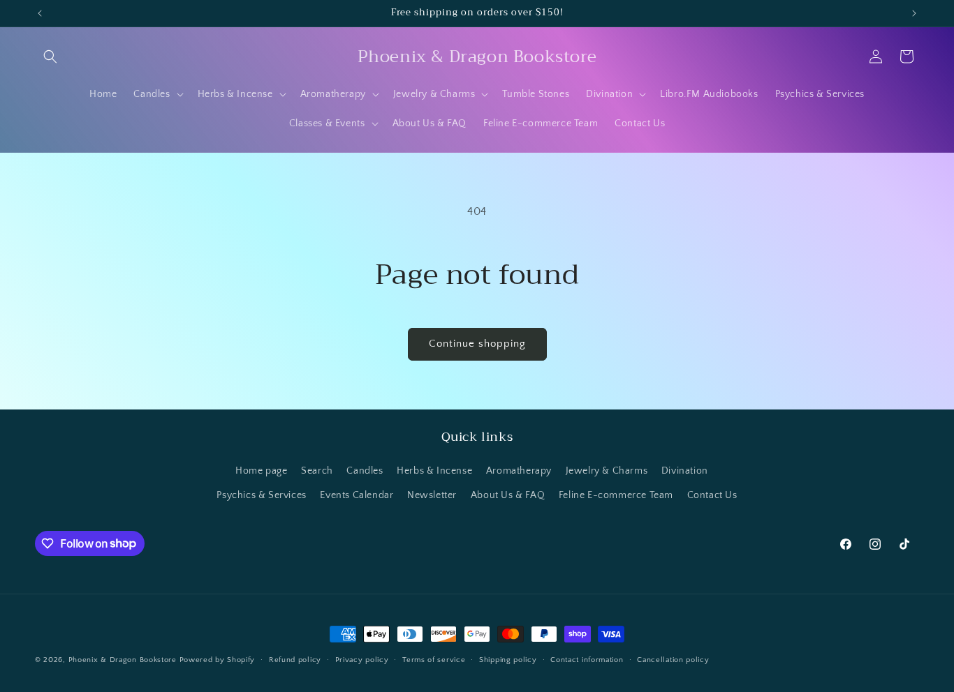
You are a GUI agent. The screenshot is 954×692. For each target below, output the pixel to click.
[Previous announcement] (39, 13)
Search (317, 470)
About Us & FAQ (508, 495)
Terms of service (433, 659)
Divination (684, 470)
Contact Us (712, 495)
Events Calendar (356, 495)
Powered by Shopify (217, 660)
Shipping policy (508, 659)
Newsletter (432, 495)
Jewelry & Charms (607, 470)
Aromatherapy (519, 470)
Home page (261, 470)
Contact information (586, 659)
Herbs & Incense (434, 470)
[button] (50, 56)
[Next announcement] (914, 13)
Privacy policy (362, 659)
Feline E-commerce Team (616, 495)
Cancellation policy (673, 659)
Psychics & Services (261, 495)
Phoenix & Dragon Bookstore (122, 660)
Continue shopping (477, 343)
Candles (364, 470)
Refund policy (295, 659)
